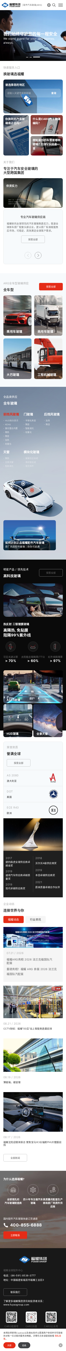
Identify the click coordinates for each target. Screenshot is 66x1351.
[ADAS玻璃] (33, 702)
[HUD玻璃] (17, 706)
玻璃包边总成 (31, 458)
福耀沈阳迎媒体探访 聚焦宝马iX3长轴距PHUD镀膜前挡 (32, 1143)
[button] (38, 255)
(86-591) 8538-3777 (23, 1275)
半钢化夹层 (30, 420)
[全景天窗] (47, 706)
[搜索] (54, 5)
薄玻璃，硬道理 (12, 1082)
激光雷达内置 (11, 428)
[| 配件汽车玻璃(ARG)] (11, 5)
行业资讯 (35, 919)
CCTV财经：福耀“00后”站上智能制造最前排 (27, 1028)
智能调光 (29, 428)
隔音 (7, 436)
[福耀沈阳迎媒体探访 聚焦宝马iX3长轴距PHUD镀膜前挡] (33, 1112)
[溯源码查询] (16, 135)
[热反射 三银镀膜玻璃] (33, 585)
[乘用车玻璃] (17, 297)
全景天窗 (9, 462)
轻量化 (8, 444)
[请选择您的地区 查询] (33, 81)
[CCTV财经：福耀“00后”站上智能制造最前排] (33, 1002)
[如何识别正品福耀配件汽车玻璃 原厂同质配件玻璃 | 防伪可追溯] (29, 522)
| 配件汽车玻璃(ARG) (32, 5)
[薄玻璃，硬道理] (33, 1055)
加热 (7, 440)
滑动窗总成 (30, 462)
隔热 (7, 432)
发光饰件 (29, 466)
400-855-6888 (26, 1225)
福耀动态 (13, 919)
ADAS (8, 424)
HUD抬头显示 (11, 420)
